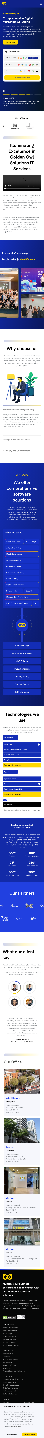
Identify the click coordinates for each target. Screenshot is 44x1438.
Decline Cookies (11, 1434)
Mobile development (10, 1342)
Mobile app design (9, 1394)
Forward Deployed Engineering (14, 1383)
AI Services (6, 1380)
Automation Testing (13, 559)
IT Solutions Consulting (15, 584)
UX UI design (7, 1345)
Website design (8, 1388)
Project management (10, 1348)
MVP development (9, 1403)
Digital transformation (10, 1377)
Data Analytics (12, 602)
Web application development (13, 1391)
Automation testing (9, 1354)
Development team (9, 1351)
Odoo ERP (29, 602)
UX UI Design (31, 553)
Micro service (7, 1374)
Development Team (13, 578)
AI (35, 615)
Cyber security (8, 1362)
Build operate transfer (10, 1371)
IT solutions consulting (11, 1357)
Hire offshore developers (11, 1397)
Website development (10, 1339)
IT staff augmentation (10, 1400)
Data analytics (8, 1365)
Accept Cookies (29, 1434)
